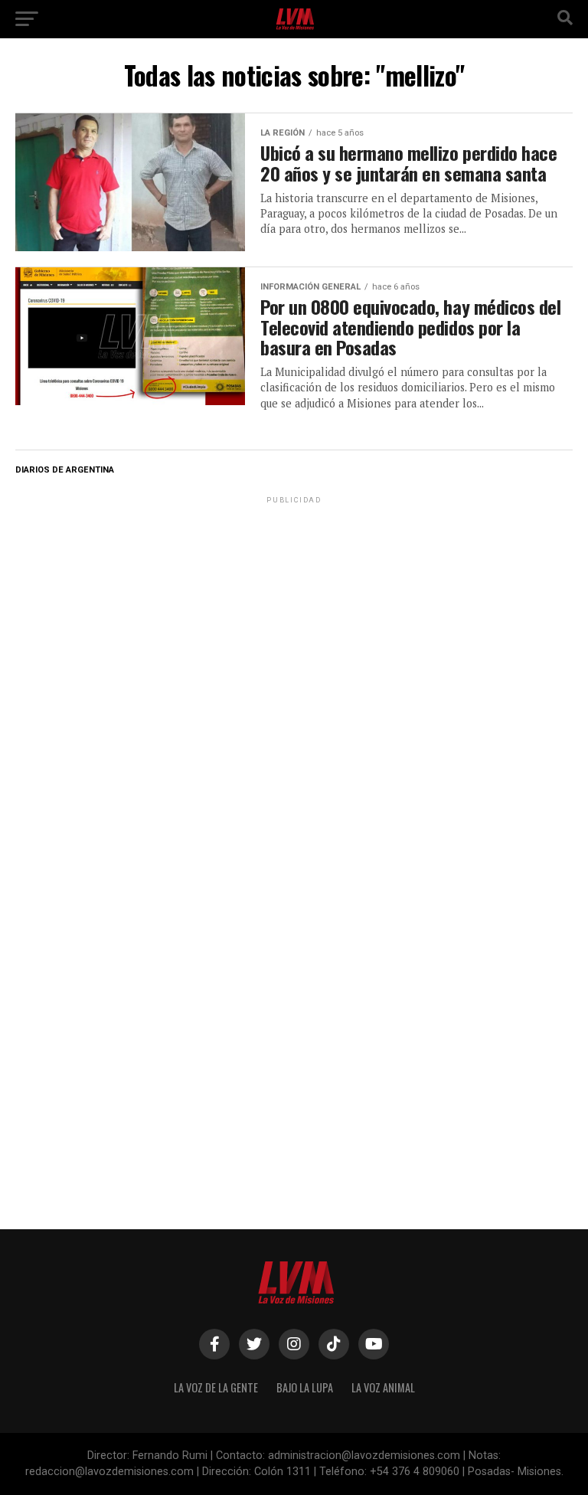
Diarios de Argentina (64, 470)
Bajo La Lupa (304, 1387)
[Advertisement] (294, 602)
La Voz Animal (383, 1387)
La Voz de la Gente (216, 1387)
